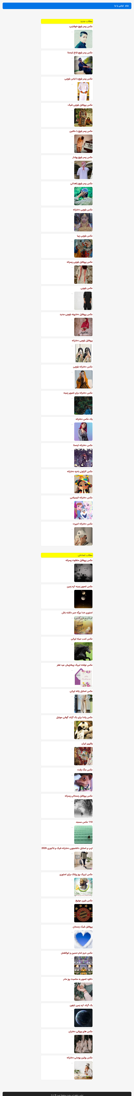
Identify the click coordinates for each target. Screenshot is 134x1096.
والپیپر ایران (87, 743)
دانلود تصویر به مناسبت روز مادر (78, 979)
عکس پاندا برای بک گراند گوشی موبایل (74, 717)
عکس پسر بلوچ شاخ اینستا (80, 52)
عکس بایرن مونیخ (84, 900)
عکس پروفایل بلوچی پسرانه (80, 262)
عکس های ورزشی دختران (81, 1031)
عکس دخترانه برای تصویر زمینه (78, 393)
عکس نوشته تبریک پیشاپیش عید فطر (75, 665)
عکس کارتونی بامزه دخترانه (80, 471)
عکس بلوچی (87, 288)
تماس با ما (119, 5)
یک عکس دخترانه (84, 419)
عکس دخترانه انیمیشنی (81, 497)
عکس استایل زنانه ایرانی (81, 691)
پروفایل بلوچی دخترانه (82, 340)
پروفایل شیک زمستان (83, 927)
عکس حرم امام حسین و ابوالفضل (77, 953)
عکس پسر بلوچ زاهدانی (81, 183)
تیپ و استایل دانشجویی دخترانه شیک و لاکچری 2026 (67, 848)
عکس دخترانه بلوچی (83, 367)
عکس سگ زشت (85, 770)
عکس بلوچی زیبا (85, 236)
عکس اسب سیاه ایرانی (82, 639)
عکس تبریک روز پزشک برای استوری (76, 874)
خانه (127, 5)
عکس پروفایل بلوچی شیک (80, 105)
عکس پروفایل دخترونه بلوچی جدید (76, 314)
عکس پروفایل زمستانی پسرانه (79, 796)
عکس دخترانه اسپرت (83, 524)
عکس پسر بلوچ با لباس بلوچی (79, 79)
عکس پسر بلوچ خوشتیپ (81, 26)
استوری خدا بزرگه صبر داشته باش (77, 612)
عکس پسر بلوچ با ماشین (81, 131)
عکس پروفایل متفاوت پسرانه (79, 560)
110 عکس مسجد (84, 822)
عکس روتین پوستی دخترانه (80, 1057)
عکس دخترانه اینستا (83, 445)
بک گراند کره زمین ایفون (81, 1005)
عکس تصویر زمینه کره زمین (80, 586)
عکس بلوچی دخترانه (83, 210)
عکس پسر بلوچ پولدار (83, 157)
